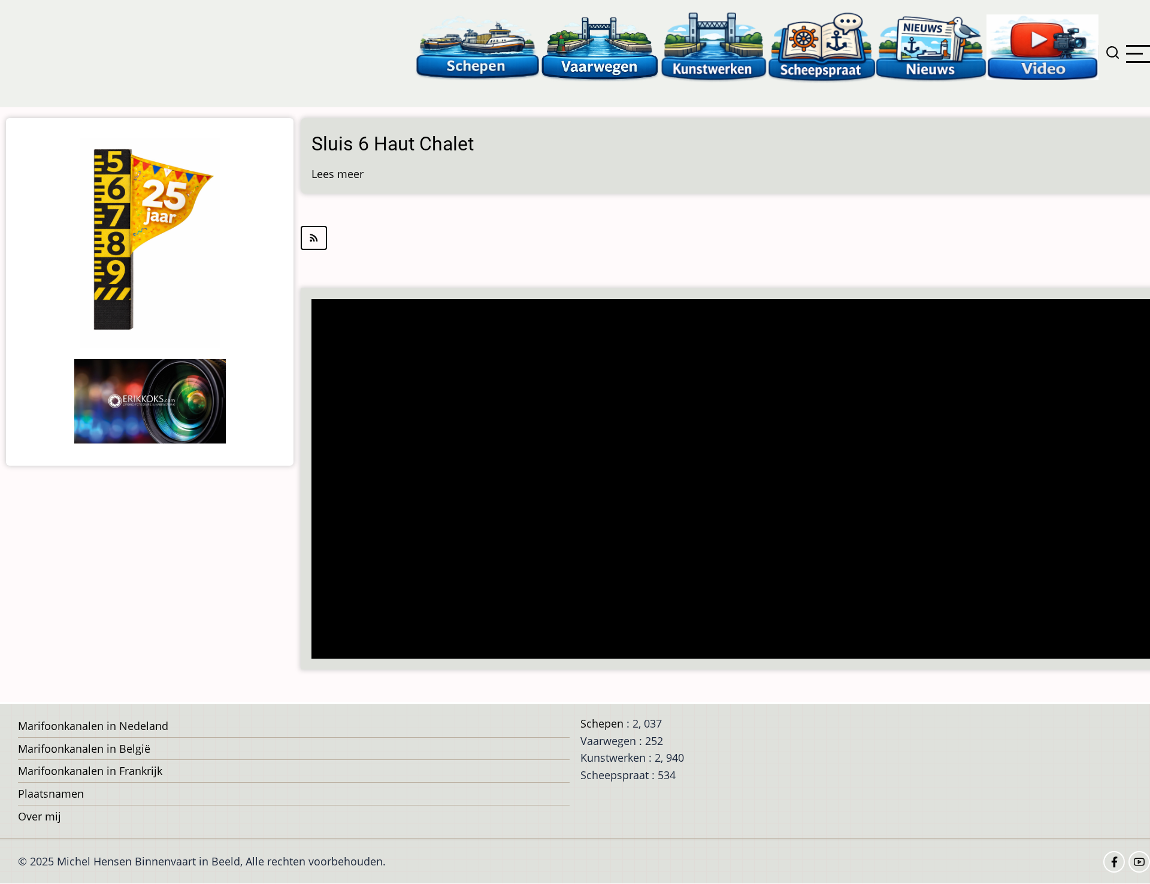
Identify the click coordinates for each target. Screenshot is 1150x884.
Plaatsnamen (51, 793)
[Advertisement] (674, 480)
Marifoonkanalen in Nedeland (93, 726)
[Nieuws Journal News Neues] (931, 46)
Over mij (39, 816)
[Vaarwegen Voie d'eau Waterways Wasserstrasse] (600, 46)
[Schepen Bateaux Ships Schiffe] (477, 46)
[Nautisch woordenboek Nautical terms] (822, 46)
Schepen (602, 723)
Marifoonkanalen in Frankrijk (90, 771)
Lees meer (337, 174)
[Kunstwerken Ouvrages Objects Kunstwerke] (714, 46)
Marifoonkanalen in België (84, 748)
